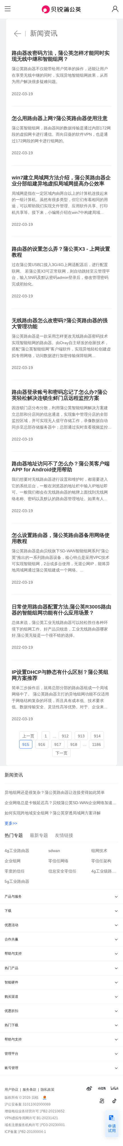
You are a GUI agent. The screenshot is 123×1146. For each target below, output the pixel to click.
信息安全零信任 (62, 871)
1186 (96, 744)
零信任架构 (101, 861)
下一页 (61, 753)
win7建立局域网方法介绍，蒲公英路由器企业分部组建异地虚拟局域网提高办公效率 (61, 180)
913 (81, 736)
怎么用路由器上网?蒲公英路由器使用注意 (60, 118)
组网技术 (99, 850)
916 (41, 744)
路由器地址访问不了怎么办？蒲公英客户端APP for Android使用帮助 (61, 466)
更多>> (11, 823)
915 (25, 744)
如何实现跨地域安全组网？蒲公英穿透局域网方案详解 (53, 813)
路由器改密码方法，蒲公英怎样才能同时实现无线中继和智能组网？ (61, 56)
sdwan (54, 850)
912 (65, 736)
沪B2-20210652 (52, 1111)
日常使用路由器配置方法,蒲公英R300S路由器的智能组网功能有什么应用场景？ (61, 610)
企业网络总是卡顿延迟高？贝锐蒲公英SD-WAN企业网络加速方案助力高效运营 (61, 802)
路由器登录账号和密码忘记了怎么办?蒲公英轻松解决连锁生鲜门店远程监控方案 (60, 395)
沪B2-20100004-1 (32, 1132)
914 (97, 736)
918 (73, 744)
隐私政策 (47, 1090)
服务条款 (29, 1090)
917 (57, 744)
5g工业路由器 (17, 881)
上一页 (28, 736)
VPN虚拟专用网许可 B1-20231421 (31, 1118)
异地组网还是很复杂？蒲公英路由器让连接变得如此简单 (55, 792)
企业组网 (13, 861)
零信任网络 (58, 861)
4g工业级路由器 (104, 871)
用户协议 (11, 1090)
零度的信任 (15, 871)
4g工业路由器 (17, 850)
